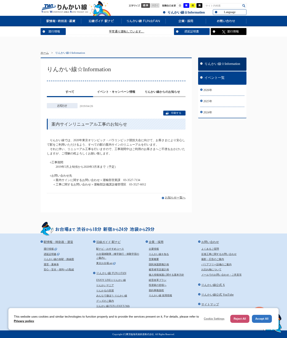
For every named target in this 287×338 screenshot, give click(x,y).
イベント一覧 (214, 77)
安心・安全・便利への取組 (59, 269)
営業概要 (154, 259)
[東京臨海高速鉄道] (65, 8)
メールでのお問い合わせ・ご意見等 (221, 274)
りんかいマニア (105, 285)
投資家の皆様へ (157, 285)
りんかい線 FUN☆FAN (143, 21)
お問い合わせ (226, 21)
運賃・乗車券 (51, 264)
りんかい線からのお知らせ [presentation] (162, 91)
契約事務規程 (156, 290)
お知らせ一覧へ (175, 197)
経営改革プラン (157, 280)
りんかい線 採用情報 (160, 295)
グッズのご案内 (105, 300)
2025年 (207, 101)
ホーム (45, 52)
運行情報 (54, 31)
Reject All (240, 318)
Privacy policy (24, 321)
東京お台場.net (104, 263)
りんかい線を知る (159, 254)
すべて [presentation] (70, 91)
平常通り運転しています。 (122, 31)
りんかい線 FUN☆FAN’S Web (113, 305)
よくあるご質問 (210, 248)
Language (230, 12)
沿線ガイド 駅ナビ (101, 21)
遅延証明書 (191, 31)
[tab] (70, 92)
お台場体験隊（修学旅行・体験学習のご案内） (117, 256)
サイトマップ (210, 304)
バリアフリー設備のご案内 (216, 264)
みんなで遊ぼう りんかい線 (111, 295)
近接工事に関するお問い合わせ (219, 254)
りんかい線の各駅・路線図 (59, 259)
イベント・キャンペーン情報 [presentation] (116, 91)
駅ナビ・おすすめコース (110, 248)
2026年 (207, 90)
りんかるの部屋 (105, 290)
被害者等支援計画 (159, 269)
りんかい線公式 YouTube (217, 294)
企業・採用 (185, 21)
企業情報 (154, 248)
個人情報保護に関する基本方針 (166, 274)
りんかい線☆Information (186, 12)
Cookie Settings (214, 318)
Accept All (262, 318)
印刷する (176, 112)
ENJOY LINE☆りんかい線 (111, 280)
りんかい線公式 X (213, 285)
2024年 (207, 112)
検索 (243, 5)
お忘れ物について (211, 269)
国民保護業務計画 (159, 264)
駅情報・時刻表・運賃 (61, 21)
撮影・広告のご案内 (212, 259)
